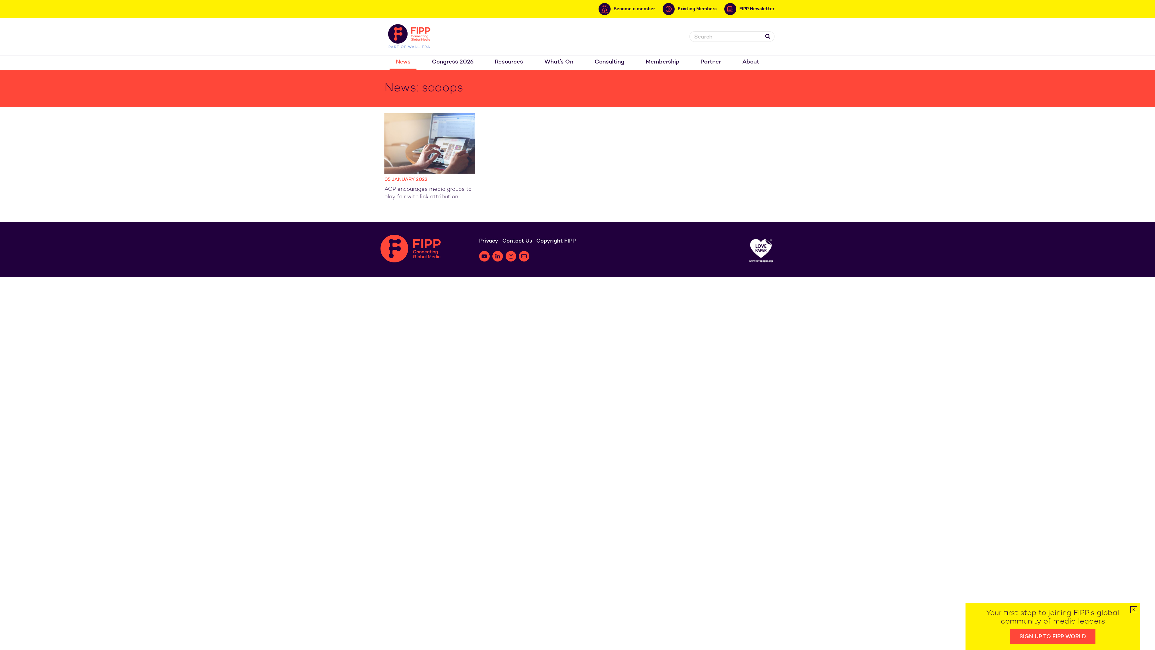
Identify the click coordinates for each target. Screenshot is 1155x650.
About (750, 62)
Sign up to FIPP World (1052, 637)
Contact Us (517, 241)
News (403, 62)
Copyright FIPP (556, 241)
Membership (662, 62)
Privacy (488, 241)
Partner (711, 62)
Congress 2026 (453, 62)
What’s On (558, 62)
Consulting (609, 62)
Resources (509, 62)
